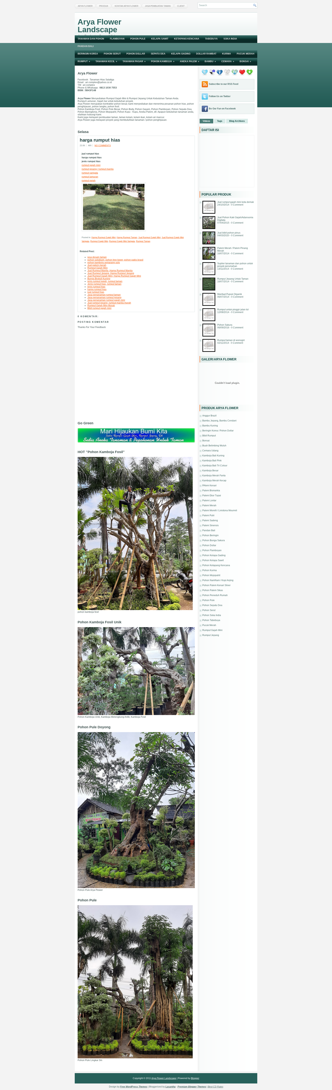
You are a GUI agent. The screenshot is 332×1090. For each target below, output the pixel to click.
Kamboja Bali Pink (212, 460)
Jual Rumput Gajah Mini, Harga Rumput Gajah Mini (114, 276)
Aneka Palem (189, 61)
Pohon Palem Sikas (212, 590)
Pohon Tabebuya (211, 620)
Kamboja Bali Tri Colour (214, 465)
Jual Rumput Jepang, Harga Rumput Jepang (110, 273)
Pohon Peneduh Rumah (215, 595)
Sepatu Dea (158, 53)
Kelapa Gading (180, 53)
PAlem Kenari (209, 485)
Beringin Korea (88, 53)
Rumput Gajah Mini (99, 241)
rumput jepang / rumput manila (98, 169)
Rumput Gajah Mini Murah (101, 305)
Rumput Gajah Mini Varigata (122, 241)
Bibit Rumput (209, 435)
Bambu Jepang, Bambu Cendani (219, 420)
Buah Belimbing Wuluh (214, 445)
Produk (103, 6)
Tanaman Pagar (134, 61)
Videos (206, 121)
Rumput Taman (143, 241)
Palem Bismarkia (211, 490)
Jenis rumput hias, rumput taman (104, 284)
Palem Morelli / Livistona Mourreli (219, 510)
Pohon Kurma (209, 570)
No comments (103, 145)
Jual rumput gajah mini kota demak (235, 202)
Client (181, 6)
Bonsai (245, 61)
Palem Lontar (209, 500)
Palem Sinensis (210, 525)
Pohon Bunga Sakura (213, 540)
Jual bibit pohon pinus (228, 232)
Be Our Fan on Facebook (222, 108)
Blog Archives (237, 121)
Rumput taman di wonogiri (231, 340)
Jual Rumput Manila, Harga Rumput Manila (110, 270)
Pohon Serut (112, 53)
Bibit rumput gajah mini (99, 308)
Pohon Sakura (224, 325)
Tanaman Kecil (106, 61)
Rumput (84, 61)
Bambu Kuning (210, 425)
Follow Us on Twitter (220, 96)
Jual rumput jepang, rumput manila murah (109, 302)
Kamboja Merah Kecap (214, 480)
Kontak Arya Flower (126, 6)
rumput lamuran (90, 176)
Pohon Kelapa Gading (214, 555)
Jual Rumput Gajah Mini (149, 237)
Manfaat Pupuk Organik (229, 294)
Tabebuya (211, 38)
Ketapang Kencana (186, 38)
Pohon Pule (137, 38)
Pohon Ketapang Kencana (216, 565)
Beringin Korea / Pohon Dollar (218, 430)
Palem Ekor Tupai (211, 495)
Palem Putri (208, 515)
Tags (219, 121)
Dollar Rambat (206, 53)
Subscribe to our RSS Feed (223, 84)
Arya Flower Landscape (99, 26)
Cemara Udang (210, 450)
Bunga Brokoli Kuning (98, 278)
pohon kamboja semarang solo (103, 262)
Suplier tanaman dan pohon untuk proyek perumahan (235, 265)
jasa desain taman (97, 257)
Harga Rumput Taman (127, 237)
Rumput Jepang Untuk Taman (232, 278)
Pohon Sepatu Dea (212, 605)
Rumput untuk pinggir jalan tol (233, 309)
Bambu (210, 61)
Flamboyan (117, 38)
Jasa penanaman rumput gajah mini (106, 300)
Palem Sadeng (210, 520)
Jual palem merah (96, 265)
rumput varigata (90, 173)
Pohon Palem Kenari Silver (216, 585)
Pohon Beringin (210, 535)
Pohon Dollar (135, 53)
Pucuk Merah (245, 53)
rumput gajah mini (91, 165)
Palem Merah (209, 505)
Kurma (226, 53)
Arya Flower (85, 6)
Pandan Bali (86, 46)
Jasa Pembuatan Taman (158, 6)
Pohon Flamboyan (212, 550)
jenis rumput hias (96, 286)
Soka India (230, 38)
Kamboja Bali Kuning (213, 455)
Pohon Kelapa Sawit (213, 560)
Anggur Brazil (209, 415)
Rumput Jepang (210, 635)
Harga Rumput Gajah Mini (103, 237)
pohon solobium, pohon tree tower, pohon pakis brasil (115, 259)
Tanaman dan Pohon (91, 38)
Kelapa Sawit (159, 38)
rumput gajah (88, 180)
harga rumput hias (100, 140)
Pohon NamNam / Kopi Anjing (217, 580)
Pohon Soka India (211, 615)
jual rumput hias (95, 292)
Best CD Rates (215, 1086)
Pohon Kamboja (162, 61)
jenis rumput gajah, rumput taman (104, 281)
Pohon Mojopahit (211, 575)
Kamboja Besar (210, 470)
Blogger (195, 1078)
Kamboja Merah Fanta (214, 475)
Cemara (227, 61)
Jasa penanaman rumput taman (104, 294)
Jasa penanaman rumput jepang (104, 297)
